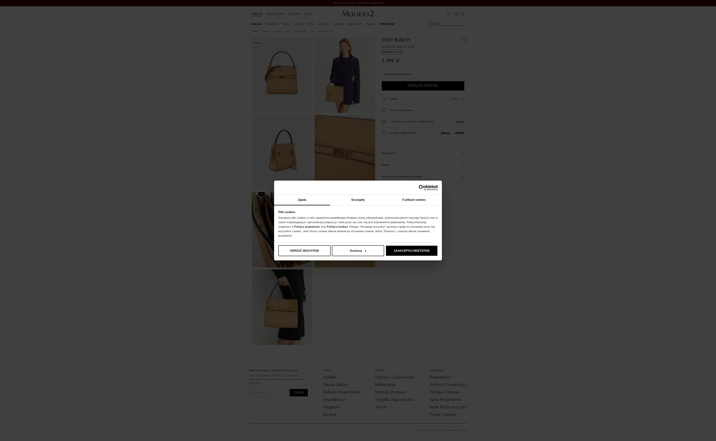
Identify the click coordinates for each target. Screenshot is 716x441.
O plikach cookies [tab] (414, 199)
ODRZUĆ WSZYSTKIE (304, 250)
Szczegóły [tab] (358, 199)
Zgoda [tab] (302, 199)
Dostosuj (356, 250)
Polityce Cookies (337, 226)
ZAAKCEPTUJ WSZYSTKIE (412, 250)
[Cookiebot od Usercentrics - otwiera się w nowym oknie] (421, 187)
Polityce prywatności (307, 226)
